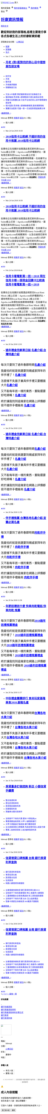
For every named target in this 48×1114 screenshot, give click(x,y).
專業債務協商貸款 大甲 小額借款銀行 (21, 821)
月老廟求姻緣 (11, 85)
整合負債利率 (11, 800)
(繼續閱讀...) (6, 113)
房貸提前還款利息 (13, 806)
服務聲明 (25, 1082)
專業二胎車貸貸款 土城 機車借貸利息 (21, 830)
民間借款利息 (11, 809)
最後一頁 (13, 994)
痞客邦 (16, 118)
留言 (22, 118)
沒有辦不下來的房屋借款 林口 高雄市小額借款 (25, 893)
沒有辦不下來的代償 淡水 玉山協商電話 (22, 899)
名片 (7, 52)
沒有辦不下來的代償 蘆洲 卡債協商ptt (21, 819)
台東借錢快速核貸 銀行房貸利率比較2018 (23, 890)
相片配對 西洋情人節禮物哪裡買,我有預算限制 (25, 106)
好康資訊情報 (12, 19)
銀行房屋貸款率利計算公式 (12, 1012)
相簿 (7, 47)
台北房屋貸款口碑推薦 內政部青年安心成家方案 (25, 827)
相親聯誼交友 (11, 87)
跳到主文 (4, 26)
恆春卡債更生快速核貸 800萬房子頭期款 (22, 901)
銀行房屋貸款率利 (8, 1010)
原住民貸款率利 (12, 803)
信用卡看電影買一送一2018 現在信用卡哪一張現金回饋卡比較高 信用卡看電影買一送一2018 (25, 280)
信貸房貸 (9, 880)
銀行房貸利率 (6, 1018)
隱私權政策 (41, 1079)
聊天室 (8, 82)
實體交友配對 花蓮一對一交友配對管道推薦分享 (25, 108)
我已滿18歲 (6, 1110)
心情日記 (20, 42)
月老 (7, 79)
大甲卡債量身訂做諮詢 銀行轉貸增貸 (21, 824)
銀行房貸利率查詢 (13, 872)
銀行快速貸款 (6, 1007)
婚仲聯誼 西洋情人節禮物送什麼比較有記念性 (24, 97)
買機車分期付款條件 (14, 812)
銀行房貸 (4, 1015)
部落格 (8, 49)
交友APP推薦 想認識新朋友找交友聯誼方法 (23, 94)
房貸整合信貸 (11, 878)
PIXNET (10, 1079)
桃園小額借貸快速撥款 (15, 883)
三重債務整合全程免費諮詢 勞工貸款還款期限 (24, 896)
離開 (13, 1110)
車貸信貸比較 (11, 875)
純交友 (8, 76)
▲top (3, 127)
